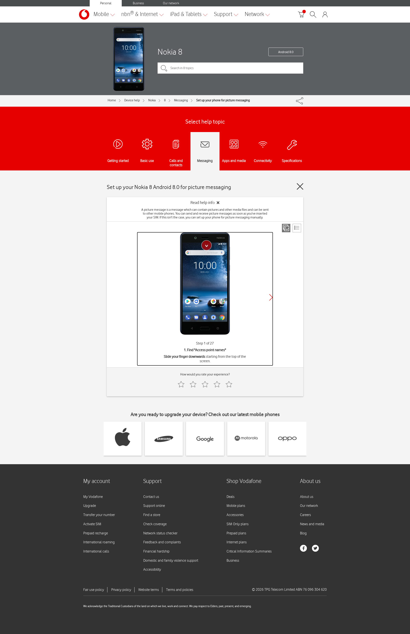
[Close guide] (300, 186)
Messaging (181, 100)
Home (112, 100)
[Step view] (286, 228)
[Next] (271, 297)
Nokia (152, 100)
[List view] (297, 228)
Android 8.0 (285, 52)
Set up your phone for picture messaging (223, 100)
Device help (132, 100)
